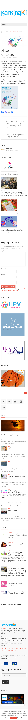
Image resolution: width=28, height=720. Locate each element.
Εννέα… (10, 463)
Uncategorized (11, 581)
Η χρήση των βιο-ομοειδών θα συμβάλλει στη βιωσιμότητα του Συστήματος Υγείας (14, 124)
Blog (2, 433)
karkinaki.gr (6, 628)
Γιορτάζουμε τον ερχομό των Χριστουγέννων (14, 136)
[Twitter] (9, 401)
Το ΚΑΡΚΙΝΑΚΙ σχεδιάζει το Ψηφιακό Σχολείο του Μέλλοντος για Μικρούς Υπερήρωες (12, 173)
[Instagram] (20, 401)
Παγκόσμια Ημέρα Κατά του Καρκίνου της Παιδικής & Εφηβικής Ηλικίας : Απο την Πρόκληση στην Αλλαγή (17, 593)
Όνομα (3, 269)
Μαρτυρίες (10, 542)
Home (10, 31)
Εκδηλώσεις (15, 31)
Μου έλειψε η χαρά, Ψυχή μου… (11, 435)
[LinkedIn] (3, 407)
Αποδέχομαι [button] (13, 717)
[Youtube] (15, 401)
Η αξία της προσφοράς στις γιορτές (9, 213)
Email (3, 274)
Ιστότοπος (4, 280)
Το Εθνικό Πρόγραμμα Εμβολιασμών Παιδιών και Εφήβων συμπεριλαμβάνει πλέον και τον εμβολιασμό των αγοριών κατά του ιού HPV (13, 494)
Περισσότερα (20, 717)
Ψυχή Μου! (11, 448)
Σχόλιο (3, 251)
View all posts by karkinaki (12, 150)
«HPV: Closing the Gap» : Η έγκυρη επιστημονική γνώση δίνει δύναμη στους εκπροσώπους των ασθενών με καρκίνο (12, 230)
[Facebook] (3, 401)
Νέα (9, 550)
